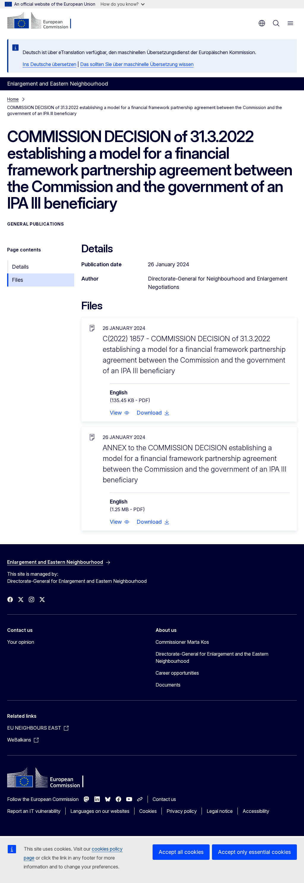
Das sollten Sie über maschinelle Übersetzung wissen (137, 64)
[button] (119, 413)
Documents (168, 685)
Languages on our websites (99, 811)
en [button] (261, 23)
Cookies (148, 811)
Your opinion (20, 642)
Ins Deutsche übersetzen (49, 64)
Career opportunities (177, 673)
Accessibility (256, 811)
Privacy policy (182, 811)
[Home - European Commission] (43, 21)
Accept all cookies (181, 852)
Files (17, 280)
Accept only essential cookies (254, 852)
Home (13, 99)
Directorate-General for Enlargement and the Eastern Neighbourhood (212, 657)
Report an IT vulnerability (34, 811)
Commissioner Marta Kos (182, 642)
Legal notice (220, 811)
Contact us (164, 799)
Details (20, 267)
